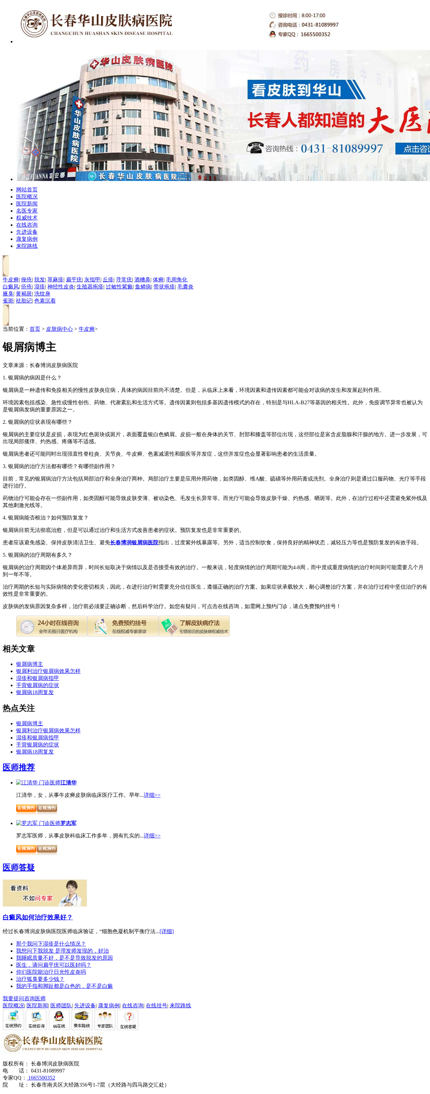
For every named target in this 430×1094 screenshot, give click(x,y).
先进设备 (27, 232)
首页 (35, 329)
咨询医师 (35, 998)
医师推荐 (19, 767)
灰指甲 (92, 279)
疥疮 (26, 286)
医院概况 (27, 196)
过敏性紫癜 (119, 286)
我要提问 (13, 998)
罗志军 (68, 823)
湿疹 (39, 286)
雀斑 (8, 301)
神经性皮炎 (60, 286)
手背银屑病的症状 (37, 685)
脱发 (39, 279)
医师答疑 (19, 867)
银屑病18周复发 (35, 692)
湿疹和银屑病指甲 (37, 678)
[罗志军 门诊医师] (38, 823)
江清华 (68, 782)
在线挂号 (156, 1005)
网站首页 (27, 189)
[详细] (167, 931)
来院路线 (27, 246)
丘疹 (108, 279)
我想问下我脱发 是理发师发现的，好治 (62, 951)
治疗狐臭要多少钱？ (40, 979)
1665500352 (41, 1078)
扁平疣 (74, 279)
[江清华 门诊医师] (38, 782)
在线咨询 (27, 225)
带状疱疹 (164, 286)
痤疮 (26, 279)
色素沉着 (45, 301)
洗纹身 (42, 294)
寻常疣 (124, 279)
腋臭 (8, 294)
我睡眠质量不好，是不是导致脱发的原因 (64, 958)
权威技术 (27, 218)
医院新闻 (27, 204)
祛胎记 (24, 301)
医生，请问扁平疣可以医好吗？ (53, 965)
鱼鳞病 (143, 286)
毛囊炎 (185, 286)
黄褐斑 (24, 294)
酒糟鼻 (142, 279)
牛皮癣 (11, 279)
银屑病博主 (29, 664)
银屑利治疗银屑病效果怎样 (48, 671)
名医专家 (27, 211)
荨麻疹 (55, 279)
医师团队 (61, 1005)
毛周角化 (176, 279)
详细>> (152, 795)
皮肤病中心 (59, 329)
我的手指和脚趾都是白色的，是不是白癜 (64, 986)
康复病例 (27, 239)
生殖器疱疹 (90, 286)
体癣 (158, 279)
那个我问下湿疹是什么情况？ (51, 944)
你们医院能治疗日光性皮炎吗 (51, 972)
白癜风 (11, 286)
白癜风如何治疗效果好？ (38, 917)
